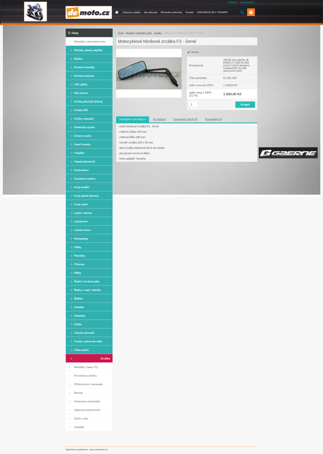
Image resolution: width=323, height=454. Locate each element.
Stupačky (79, 315)
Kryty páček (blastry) (86, 195)
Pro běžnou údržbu (85, 375)
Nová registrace (247, 2)
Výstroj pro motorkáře (87, 401)
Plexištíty (79, 255)
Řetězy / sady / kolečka (87, 290)
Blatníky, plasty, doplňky (88, 50)
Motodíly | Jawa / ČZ (86, 367)
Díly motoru (81, 93)
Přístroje (79, 264)
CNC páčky (80, 84)
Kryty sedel (80, 204)
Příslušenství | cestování (88, 384)
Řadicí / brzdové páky (86, 281)
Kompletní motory (84, 178)
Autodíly (79, 427)
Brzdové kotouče (84, 75)
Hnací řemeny (82, 144)
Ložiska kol (80, 221)
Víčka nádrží (81, 350)
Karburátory (81, 170)
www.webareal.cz (98, 449)
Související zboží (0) (185, 119)
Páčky (77, 247)
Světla (77, 324)
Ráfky (77, 272)
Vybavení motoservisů (87, 409)
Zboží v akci (81, 418)
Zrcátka (105, 358)
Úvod (120, 33)
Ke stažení (159, 119)
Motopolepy (81, 238)
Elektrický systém (84, 127)
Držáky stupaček (84, 118)
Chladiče (79, 153)
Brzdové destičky (84, 67)
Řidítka (78, 298)
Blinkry (78, 58)
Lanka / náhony (83, 212)
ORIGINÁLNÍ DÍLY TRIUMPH (212, 12)
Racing (78, 392)
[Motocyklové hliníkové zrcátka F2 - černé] (149, 50)
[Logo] (89, 12)
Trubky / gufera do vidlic (88, 341)
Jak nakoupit (150, 12)
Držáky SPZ (81, 110)
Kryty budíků (81, 187)
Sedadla (79, 307)
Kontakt (190, 12)
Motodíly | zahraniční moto (89, 41)
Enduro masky (82, 135)
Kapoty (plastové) (84, 161)
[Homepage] (116, 12)
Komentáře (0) (213, 119)
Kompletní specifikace (132, 119)
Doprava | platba (131, 12)
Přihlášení (232, 2)
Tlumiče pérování (84, 332)
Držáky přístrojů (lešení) (88, 101)
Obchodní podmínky (171, 12)
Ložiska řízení (82, 230)
